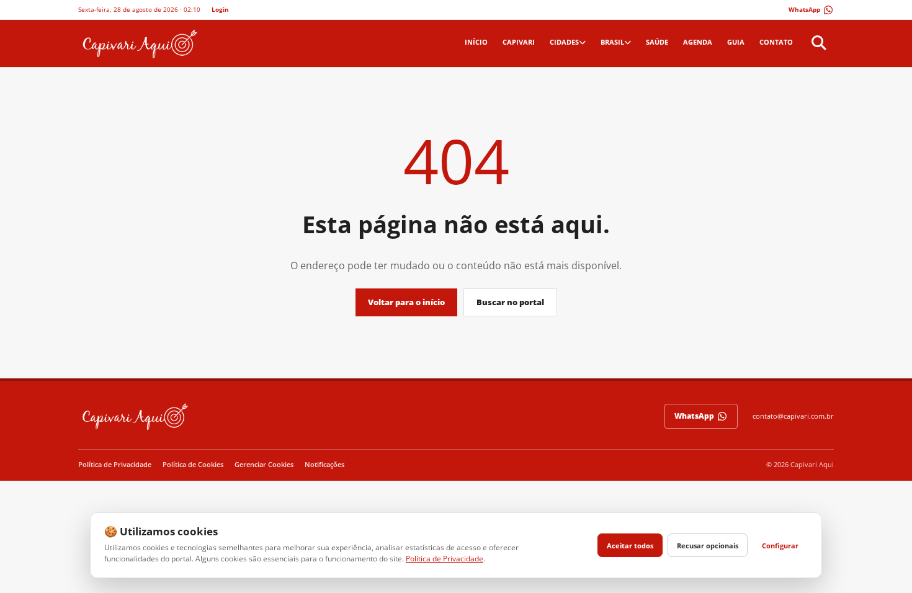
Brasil (612, 42)
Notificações (324, 464)
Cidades (564, 42)
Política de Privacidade (114, 464)
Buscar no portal (510, 302)
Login (220, 9)
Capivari (519, 42)
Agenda (697, 42)
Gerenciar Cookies (264, 464)
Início (476, 42)
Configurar (780, 545)
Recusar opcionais (707, 545)
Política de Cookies (193, 464)
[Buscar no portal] (817, 43)
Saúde (657, 42)
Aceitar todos (630, 545)
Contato (776, 42)
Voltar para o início (406, 302)
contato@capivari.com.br (793, 416)
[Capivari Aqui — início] (138, 43)
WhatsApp (694, 416)
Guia (735, 42)
